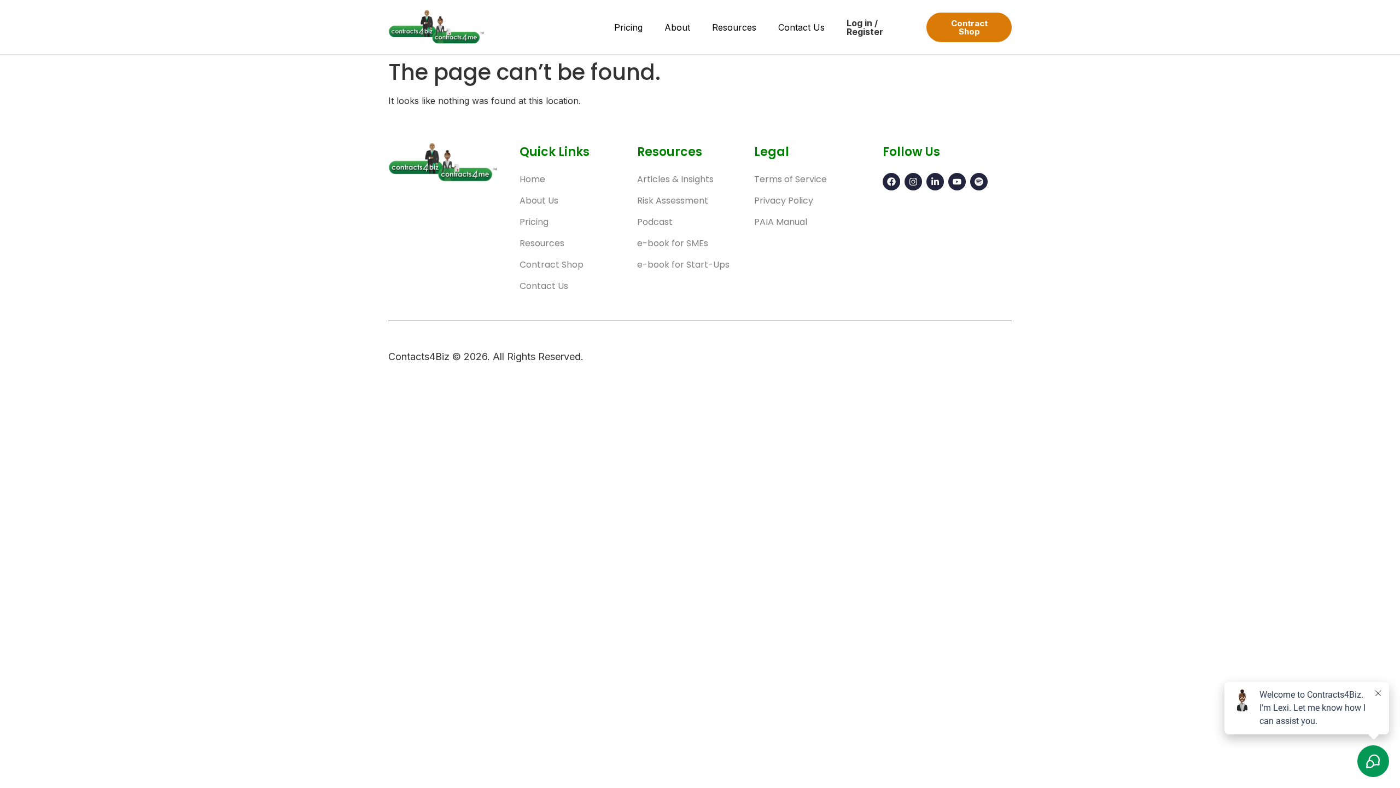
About (677, 27)
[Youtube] (957, 181)
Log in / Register (865, 27)
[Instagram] (913, 181)
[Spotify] (979, 181)
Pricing (628, 27)
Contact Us (801, 27)
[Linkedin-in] (935, 181)
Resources (734, 27)
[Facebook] (891, 181)
